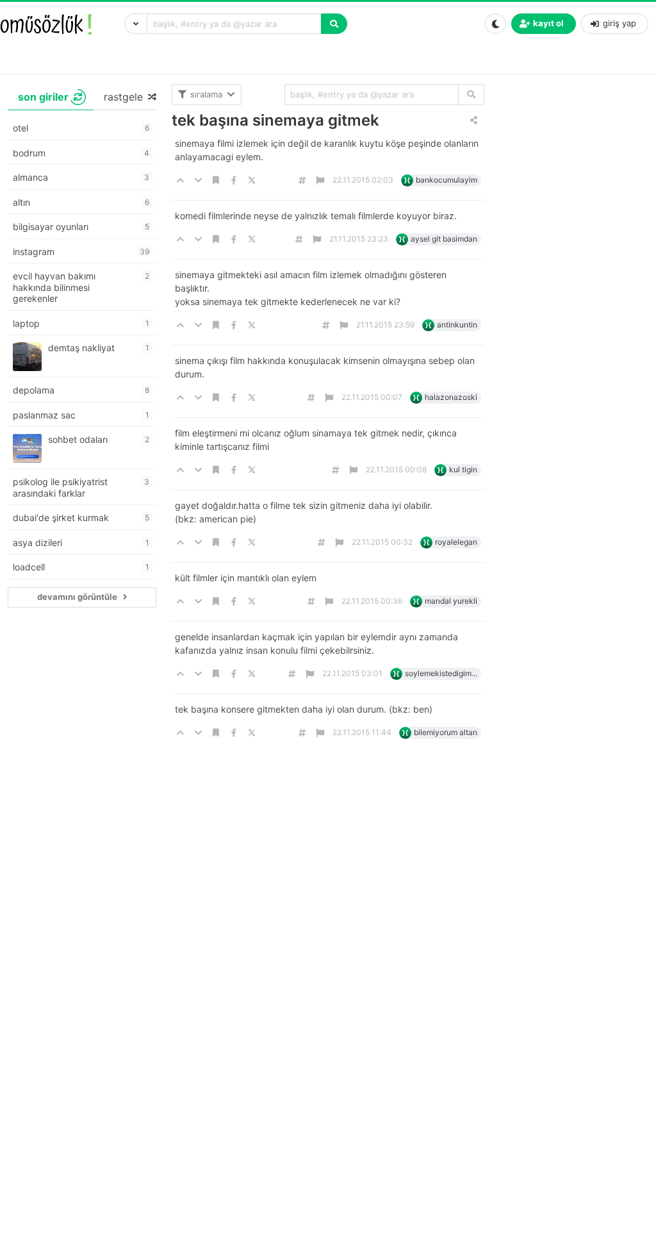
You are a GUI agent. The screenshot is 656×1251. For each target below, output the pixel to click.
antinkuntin (457, 324)
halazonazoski (451, 397)
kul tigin (463, 469)
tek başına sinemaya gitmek (275, 120)
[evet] (471, 94)
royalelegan (456, 542)
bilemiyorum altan (445, 732)
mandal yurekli (451, 601)
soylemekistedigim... (441, 673)
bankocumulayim (446, 180)
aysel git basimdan (444, 239)
